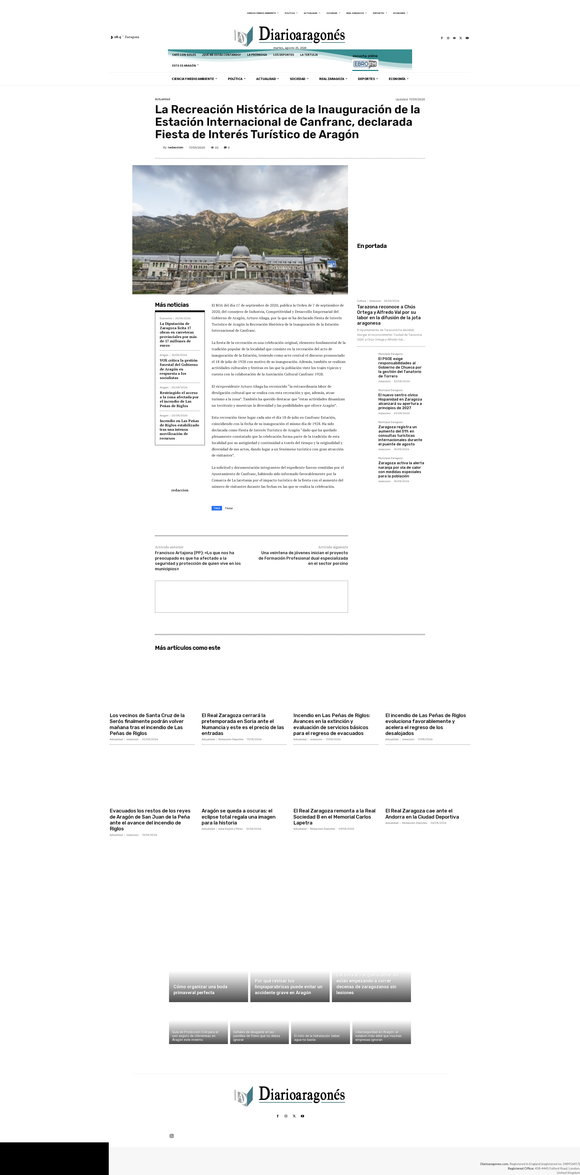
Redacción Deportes (230, 739)
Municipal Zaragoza (390, 354)
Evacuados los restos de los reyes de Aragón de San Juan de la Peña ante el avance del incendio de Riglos (150, 820)
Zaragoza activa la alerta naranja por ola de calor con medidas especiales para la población (401, 469)
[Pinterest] (399, 147)
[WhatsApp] (409, 147)
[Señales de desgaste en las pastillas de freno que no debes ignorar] (259, 1024)
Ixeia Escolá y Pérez (230, 828)
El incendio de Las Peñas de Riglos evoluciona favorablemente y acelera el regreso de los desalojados (425, 724)
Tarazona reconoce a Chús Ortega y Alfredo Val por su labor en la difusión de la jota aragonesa (389, 315)
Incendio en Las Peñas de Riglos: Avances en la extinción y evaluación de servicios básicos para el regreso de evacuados (331, 724)
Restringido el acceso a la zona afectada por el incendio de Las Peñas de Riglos (179, 399)
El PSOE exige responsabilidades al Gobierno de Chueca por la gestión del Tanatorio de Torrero (400, 367)
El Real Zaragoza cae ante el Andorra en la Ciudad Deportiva (422, 814)
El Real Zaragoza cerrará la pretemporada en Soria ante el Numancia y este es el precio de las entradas (243, 724)
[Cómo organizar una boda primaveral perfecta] (208, 976)
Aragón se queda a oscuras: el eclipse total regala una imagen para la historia (239, 817)
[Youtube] (467, 38)
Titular (229, 508)
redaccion (175, 147)
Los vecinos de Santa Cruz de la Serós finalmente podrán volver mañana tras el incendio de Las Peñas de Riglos (147, 724)
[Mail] (454, 38)
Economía (166, 318)
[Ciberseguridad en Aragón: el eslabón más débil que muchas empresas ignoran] (381, 1024)
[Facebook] (442, 38)
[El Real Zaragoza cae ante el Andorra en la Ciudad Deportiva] (428, 777)
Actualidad (162, 99)
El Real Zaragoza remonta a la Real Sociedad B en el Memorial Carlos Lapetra (334, 817)
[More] (420, 147)
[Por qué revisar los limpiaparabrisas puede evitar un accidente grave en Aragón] (289, 976)
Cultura (361, 301)
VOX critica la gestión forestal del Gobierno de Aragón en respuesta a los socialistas (179, 369)
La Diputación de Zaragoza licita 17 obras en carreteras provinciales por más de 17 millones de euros (178, 334)
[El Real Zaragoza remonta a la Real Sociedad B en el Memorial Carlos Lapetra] (336, 777)
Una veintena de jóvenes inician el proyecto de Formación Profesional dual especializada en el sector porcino (303, 558)
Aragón (164, 355)
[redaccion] (159, 147)
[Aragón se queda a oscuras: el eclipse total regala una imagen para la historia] (244, 777)
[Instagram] (448, 38)
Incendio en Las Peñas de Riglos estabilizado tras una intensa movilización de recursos (179, 429)
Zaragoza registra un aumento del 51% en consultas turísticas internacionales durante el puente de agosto (400, 436)
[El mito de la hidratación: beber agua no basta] (320, 1024)
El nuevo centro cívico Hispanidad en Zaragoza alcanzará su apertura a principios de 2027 (400, 401)
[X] (461, 38)
